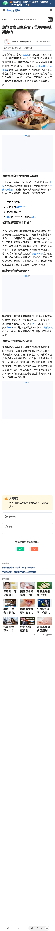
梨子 (9, 327)
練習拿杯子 (37, 253)
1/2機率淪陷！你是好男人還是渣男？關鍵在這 (43, 611)
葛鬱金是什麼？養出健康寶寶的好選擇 (43, 593)
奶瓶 (34, 216)
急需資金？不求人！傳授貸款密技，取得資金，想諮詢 (10, 628)
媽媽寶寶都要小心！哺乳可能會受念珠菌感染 (27, 611)
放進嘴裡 (20, 206)
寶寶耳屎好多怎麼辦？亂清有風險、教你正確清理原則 (43, 628)
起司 (34, 323)
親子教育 (5, 19)
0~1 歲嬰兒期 (17, 19)
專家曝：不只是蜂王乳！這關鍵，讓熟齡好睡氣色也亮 (10, 593)
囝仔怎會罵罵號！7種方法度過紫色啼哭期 (27, 593)
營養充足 (48, 327)
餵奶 (9, 216)
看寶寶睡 (40, 66)
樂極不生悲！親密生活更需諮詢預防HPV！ (10, 611)
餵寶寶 (26, 54)
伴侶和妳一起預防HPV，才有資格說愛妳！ (27, 628)
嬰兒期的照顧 (31, 19)
